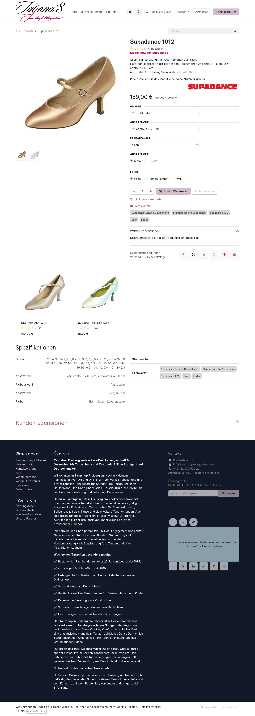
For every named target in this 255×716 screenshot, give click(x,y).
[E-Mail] (235, 254)
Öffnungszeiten (26, 506)
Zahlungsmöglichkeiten (31, 460)
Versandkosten (25, 464)
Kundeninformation (28, 514)
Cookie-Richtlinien (36, 711)
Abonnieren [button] (228, 493)
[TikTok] (193, 522)
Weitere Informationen (145, 231)
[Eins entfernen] (134, 191)
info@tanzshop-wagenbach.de (193, 464)
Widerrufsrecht (26, 477)
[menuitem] (74, 11)
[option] (127, 302)
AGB (19, 472)
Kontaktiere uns (226, 12)
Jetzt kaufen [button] (206, 191)
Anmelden (202, 12)
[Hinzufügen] (151, 191)
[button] (138, 11)
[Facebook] (183, 254)
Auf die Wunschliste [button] (148, 199)
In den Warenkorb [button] (175, 191)
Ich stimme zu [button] (230, 707)
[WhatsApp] (214, 254)
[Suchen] (235, 31)
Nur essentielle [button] (209, 707)
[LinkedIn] (204, 254)
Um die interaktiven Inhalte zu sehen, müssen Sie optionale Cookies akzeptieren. (203, 544)
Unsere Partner (26, 518)
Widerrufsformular (28, 481)
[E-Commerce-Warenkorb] (129, 11)
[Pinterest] (224, 254)
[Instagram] (183, 522)
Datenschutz (24, 489)
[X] (193, 254)
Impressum (23, 485)
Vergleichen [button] (142, 206)
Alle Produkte (25, 31)
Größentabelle (25, 510)
